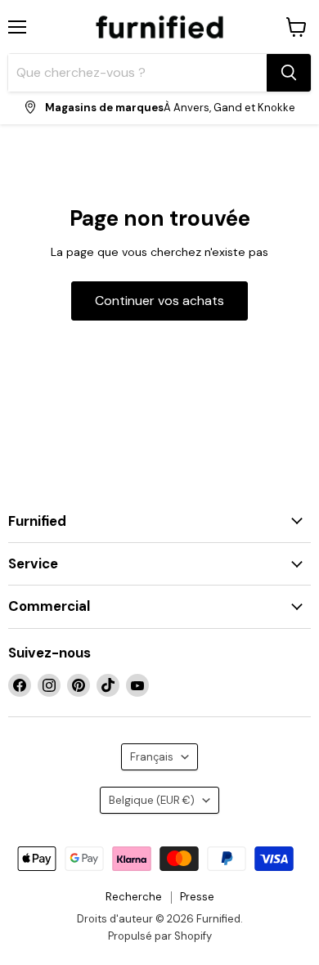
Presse (197, 897)
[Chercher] (289, 73)
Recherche (134, 897)
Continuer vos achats (159, 300)
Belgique (152, 800)
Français (151, 757)
